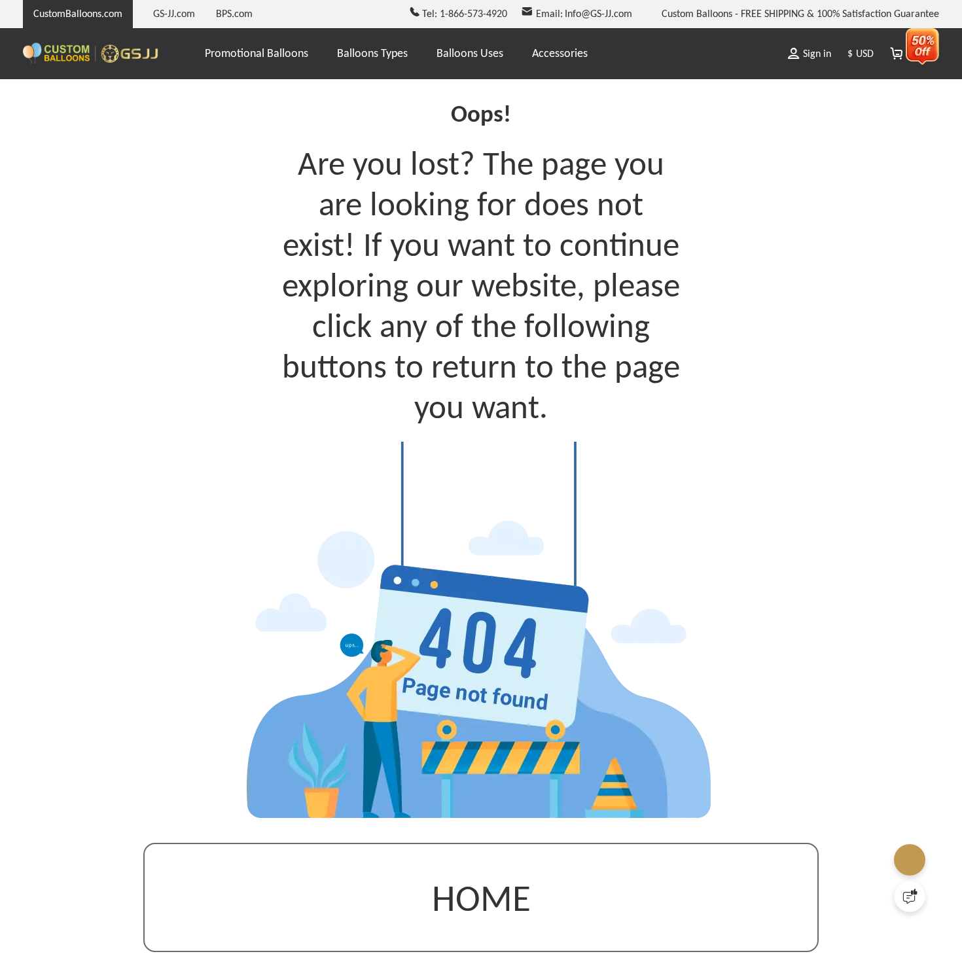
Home (481, 902)
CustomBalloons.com (77, 13)
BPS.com (234, 13)
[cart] (896, 54)
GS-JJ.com (174, 13)
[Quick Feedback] (909, 896)
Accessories (560, 53)
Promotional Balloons (256, 53)
